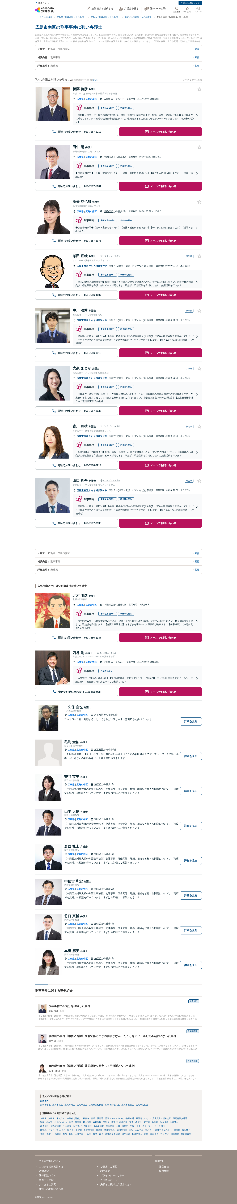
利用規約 (105, 1171)
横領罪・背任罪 (142, 1122)
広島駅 (107, 99)
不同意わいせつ (143, 1118)
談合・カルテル (136, 1130)
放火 (144, 1126)
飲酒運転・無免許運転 (50, 1126)
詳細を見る (190, 721)
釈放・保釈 (68, 1134)
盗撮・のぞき (46, 1122)
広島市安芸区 (127, 1105)
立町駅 (107, 662)
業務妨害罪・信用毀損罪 (115, 1130)
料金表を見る (126, 108)
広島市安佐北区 (112, 1105)
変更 (197, 49)
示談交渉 (79, 1134)
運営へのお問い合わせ (51, 1189)
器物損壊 (164, 1122)
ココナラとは (46, 1180)
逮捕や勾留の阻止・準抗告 (167, 1130)
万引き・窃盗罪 (110, 1122)
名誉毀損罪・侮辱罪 (93, 1130)
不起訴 (88, 1134)
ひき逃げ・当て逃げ (72, 1126)
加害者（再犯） (74, 1118)
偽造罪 (155, 1122)
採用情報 (164, 1171)
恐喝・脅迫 (135, 1126)
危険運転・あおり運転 (93, 1126)
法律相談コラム (47, 1175)
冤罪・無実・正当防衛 (50, 1134)
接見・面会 (98, 1134)
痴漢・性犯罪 (97, 1118)
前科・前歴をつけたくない (156, 1134)
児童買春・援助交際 (161, 1118)
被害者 (86, 1118)
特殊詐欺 (123, 1122)
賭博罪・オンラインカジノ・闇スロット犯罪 (61, 1130)
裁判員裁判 (186, 1134)
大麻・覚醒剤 (122, 1126)
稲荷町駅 (108, 157)
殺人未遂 (87, 1122)
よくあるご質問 (47, 1184)
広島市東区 (57, 1105)
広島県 (80, 99)
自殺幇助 (97, 1122)
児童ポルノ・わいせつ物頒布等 (119, 1118)
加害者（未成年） (56, 1118)
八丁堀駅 (99, 714)
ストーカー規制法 (156, 1126)
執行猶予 (186, 1130)
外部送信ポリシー (110, 1180)
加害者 (43, 1118)
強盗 (131, 1122)
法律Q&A (44, 1171)
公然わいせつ (60, 1122)
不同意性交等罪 (180, 1118)
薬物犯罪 (110, 1126)
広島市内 (44, 1101)
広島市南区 (91, 99)
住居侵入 (174, 1122)
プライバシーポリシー (112, 1175)
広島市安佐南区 (96, 1105)
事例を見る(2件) (108, 108)
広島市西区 (82, 1105)
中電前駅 (108, 604)
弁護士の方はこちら (190, 2)
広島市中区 (91, 605)
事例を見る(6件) (108, 275)
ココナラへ (43, 3)
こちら (95, 80)
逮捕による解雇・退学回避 (117, 1134)
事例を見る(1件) (108, 614)
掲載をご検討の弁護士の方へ (116, 1184)
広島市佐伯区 (142, 1105)
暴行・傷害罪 (75, 1122)
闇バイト (149, 1130)
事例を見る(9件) (108, 166)
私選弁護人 (137, 1134)
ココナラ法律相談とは (51, 1166)
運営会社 (164, 1166)
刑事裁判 (175, 1134)
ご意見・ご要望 (108, 1166)
